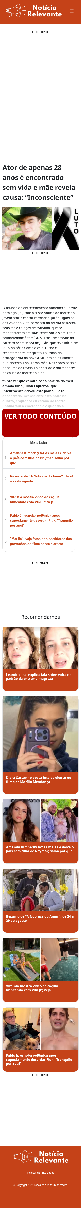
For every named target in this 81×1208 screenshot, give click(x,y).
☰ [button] (71, 11)
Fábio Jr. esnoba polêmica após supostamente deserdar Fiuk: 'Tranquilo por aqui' (41, 520)
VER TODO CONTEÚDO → (40, 422)
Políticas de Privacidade (40, 1172)
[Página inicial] (40, 1157)
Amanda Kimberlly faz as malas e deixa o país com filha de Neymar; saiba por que (40, 458)
